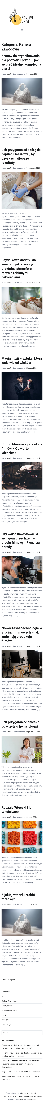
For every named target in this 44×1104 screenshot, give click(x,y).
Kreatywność (7, 1006)
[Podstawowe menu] (22, 30)
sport (4, 1015)
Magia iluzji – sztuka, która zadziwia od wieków (21, 1072)
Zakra (20, 1100)
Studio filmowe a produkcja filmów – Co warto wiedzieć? (22, 448)
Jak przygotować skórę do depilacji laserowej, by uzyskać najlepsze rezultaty (22, 1054)
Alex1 (9, 74)
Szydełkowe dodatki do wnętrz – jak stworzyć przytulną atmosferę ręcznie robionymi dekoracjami (19, 268)
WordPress (31, 1100)
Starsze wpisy (9, 980)
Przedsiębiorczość (9, 1010)
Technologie (6, 1025)
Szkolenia (5, 1020)
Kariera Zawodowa (9, 1001)
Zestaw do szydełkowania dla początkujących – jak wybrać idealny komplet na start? (21, 1046)
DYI (3, 996)
